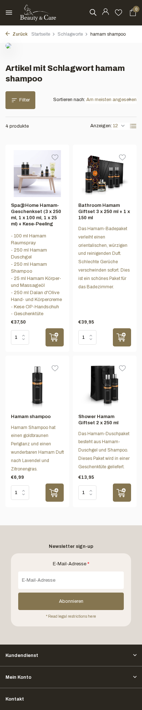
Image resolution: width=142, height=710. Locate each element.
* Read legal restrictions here (71, 616)
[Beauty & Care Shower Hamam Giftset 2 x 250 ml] (104, 384)
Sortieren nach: (69, 99)
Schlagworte (70, 34)
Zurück (20, 34)
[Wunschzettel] (118, 12)
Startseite (40, 34)
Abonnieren (71, 601)
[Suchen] (93, 12)
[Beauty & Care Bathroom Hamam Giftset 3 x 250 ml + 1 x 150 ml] (104, 173)
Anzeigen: (101, 125)
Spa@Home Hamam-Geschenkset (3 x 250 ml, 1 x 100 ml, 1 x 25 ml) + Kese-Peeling (36, 214)
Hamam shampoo (31, 416)
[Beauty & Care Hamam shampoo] (37, 384)
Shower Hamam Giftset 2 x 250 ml (98, 419)
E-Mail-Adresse (71, 563)
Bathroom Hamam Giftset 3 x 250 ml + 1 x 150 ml (104, 211)
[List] (133, 126)
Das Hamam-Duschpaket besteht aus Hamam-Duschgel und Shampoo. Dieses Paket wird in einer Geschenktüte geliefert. (104, 450)
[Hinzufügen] (55, 337)
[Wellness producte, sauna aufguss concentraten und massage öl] (38, 13)
